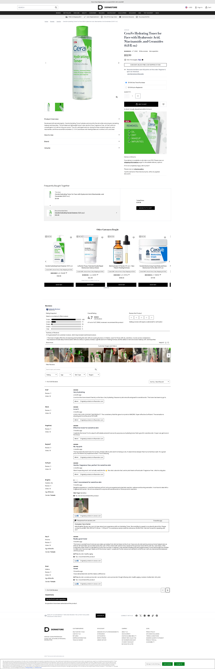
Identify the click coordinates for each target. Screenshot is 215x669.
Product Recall (151, 640)
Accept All (179, 664)
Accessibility (150, 642)
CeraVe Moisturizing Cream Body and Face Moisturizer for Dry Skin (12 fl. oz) (153, 267)
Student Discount (128, 642)
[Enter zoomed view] (117, 97)
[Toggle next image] (118, 63)
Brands (52, 21)
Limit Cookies (167, 664)
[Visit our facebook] (136, 616)
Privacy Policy (150, 632)
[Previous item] (45, 261)
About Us (125, 632)
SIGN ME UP (100, 615)
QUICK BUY (59, 285)
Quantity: (127, 92)
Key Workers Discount (129, 640)
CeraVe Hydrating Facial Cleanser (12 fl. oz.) (59, 266)
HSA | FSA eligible (132, 60)
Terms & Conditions (152, 636)
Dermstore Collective (129, 638)
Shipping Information (79, 638)
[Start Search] (56, 7)
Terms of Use (38, 667)
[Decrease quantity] (126, 96)
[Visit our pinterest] (157, 616)
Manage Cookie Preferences (53, 636)
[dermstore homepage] (107, 7)
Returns (75, 636)
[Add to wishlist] (163, 104)
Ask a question (153, 51)
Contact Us (77, 634)
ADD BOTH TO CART (145, 208)
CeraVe (59, 21)
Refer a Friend (101, 638)
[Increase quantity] (138, 96)
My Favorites (101, 636)
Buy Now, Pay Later (127, 644)
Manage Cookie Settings (153, 664)
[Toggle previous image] (45, 63)
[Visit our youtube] (149, 616)
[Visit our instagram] (145, 616)
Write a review (143, 51)
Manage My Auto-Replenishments (108, 632)
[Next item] (169, 261)
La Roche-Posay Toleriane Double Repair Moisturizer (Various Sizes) (90, 267)
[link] (199, 7)
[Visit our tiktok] (153, 616)
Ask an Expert (126, 634)
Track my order (78, 640)
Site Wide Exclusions (152, 634)
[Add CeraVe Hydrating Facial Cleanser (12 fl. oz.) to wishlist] (71, 237)
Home (46, 21)
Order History (102, 640)
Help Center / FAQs (79, 632)
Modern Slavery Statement (155, 638)
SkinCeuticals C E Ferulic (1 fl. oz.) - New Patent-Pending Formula (121, 267)
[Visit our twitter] (141, 616)
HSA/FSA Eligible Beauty (129, 636)
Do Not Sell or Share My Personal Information (55, 639)
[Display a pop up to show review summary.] (66, 273)
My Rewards (101, 634)
